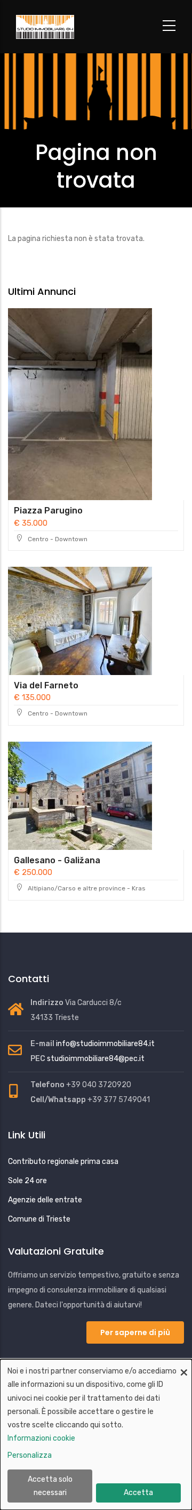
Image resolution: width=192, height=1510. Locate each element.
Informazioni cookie (41, 1438)
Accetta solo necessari (50, 1486)
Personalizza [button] (29, 1455)
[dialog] (96, 1434)
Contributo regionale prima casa (63, 1161)
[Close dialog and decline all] (184, 1365)
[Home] (72, 27)
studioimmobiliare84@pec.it (96, 1058)
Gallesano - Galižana (57, 860)
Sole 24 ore (27, 1180)
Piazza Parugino (48, 510)
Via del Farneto (46, 685)
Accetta (138, 1492)
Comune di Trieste (39, 1219)
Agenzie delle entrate (45, 1199)
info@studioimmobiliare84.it (105, 1043)
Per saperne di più (135, 1332)
